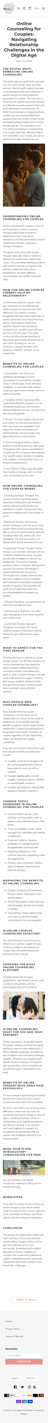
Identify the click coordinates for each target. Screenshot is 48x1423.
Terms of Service (14, 1336)
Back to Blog (26, 1300)
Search (9, 1321)
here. (19, 1186)
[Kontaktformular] (24, 1174)
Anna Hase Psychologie (22, 1410)
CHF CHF (30, 1378)
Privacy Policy (12, 1329)
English (14, 1378)
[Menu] (43, 8)
